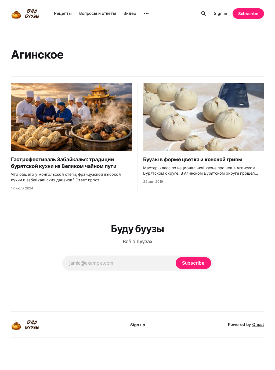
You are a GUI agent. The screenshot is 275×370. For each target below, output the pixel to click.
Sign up (137, 324)
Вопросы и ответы (97, 13)
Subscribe (248, 13)
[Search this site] (203, 13)
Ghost (258, 324)
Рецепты (63, 13)
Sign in (220, 13)
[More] (146, 13)
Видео (130, 13)
